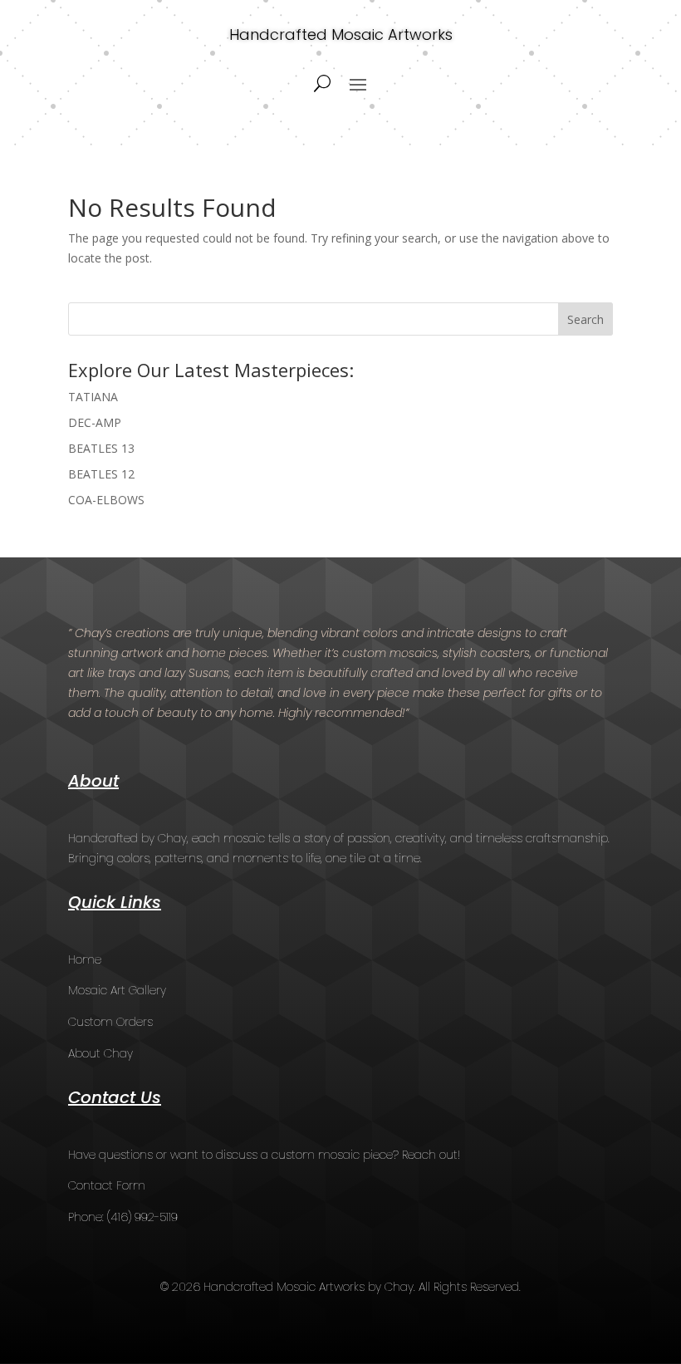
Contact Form (106, 1185)
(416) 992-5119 (142, 1217)
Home (84, 959)
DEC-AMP (94, 422)
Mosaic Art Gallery (117, 990)
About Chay (100, 1053)
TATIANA (93, 397)
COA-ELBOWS (106, 500)
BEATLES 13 (101, 448)
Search (585, 319)
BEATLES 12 (101, 474)
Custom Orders (110, 1021)
